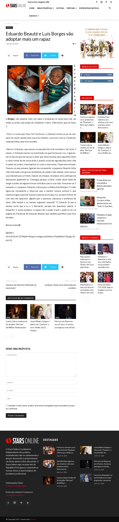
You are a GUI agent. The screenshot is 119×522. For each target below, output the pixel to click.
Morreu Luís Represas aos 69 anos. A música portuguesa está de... (102, 464)
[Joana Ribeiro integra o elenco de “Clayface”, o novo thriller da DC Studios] (41, 311)
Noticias (60, 8)
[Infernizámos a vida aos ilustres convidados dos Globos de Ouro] (88, 277)
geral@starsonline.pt (15, 495)
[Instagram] (101, 2)
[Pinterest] (106, 2)
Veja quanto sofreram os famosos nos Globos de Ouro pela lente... (87, 262)
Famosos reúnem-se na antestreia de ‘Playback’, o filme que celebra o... (87, 122)
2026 (8, 317)
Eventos (33, 16)
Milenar (33, 519)
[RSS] (111, 2)
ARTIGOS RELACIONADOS (21, 298)
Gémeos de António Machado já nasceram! (21, 286)
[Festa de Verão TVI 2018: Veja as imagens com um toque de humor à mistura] (105, 277)
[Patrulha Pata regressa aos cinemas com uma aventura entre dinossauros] (105, 109)
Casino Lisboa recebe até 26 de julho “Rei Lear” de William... (66, 480)
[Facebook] (96, 2)
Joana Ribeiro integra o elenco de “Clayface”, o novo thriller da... (102, 450)
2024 (82, 253)
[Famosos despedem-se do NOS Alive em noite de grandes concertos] (86, 478)
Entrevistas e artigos (89, 8)
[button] (109, 8)
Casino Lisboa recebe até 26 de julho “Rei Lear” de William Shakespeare (16, 324)
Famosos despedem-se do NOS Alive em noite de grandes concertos (103, 477)
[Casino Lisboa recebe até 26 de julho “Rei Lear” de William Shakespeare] (16, 311)
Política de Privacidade (16, 486)
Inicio (8, 23)
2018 (100, 281)
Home (32, 8)
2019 (82, 281)
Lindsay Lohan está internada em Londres (60, 286)
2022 (100, 253)
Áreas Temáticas (44, 8)
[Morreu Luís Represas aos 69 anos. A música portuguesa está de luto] (65, 311)
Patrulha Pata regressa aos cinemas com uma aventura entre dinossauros (105, 122)
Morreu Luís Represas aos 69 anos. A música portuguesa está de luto (65, 324)
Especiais (71, 8)
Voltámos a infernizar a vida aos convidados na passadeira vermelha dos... (104, 262)
